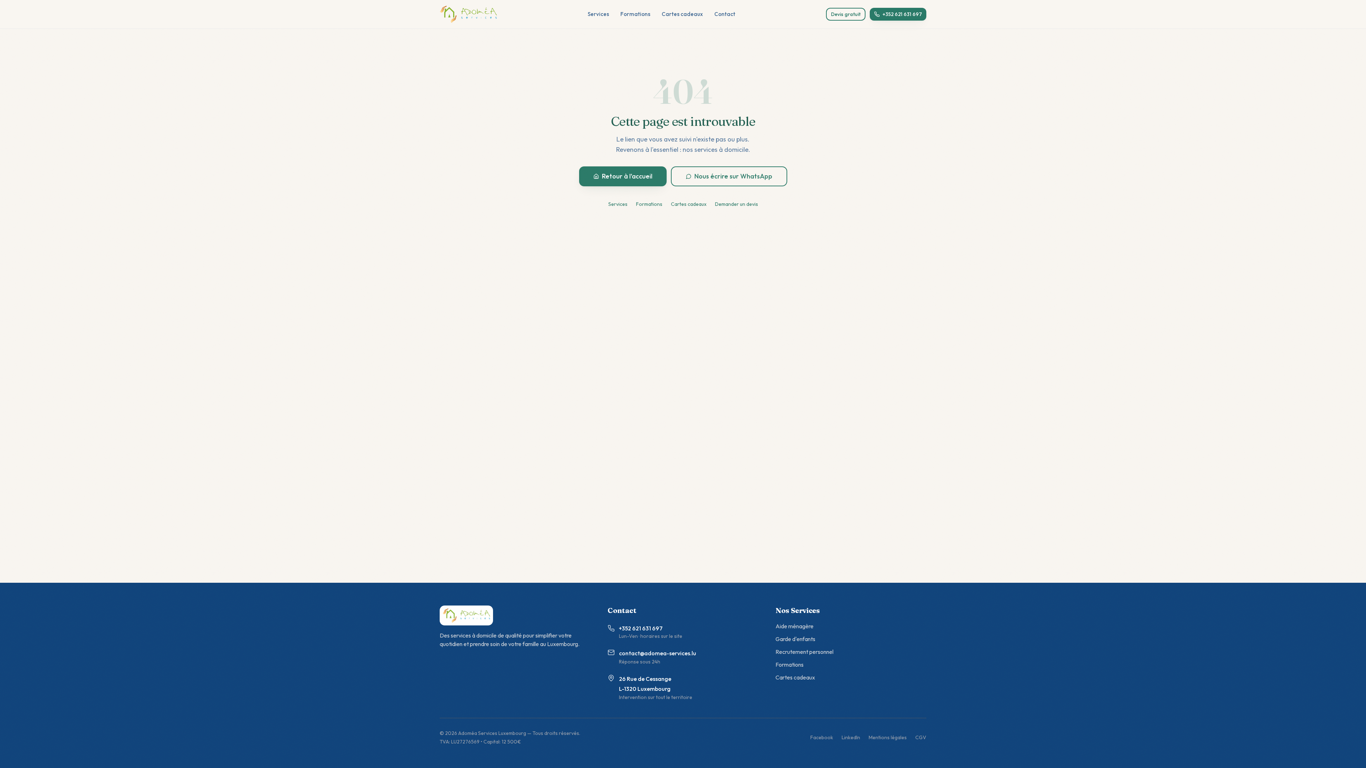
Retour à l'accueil (627, 176)
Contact (724, 14)
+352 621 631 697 (902, 14)
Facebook (821, 737)
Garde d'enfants (795, 638)
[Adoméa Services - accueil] (468, 14)
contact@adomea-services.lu (657, 653)
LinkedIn (851, 737)
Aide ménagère (794, 626)
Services (598, 14)
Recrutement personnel (804, 651)
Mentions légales (888, 737)
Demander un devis (736, 204)
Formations (635, 14)
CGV (920, 737)
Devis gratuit (846, 14)
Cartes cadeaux (682, 14)
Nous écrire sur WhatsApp (733, 176)
